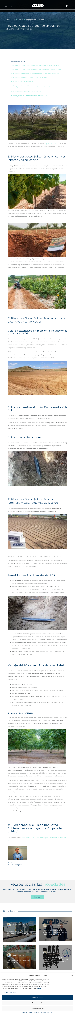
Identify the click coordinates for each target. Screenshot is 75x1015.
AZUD (7, 20)
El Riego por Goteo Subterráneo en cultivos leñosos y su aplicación (35, 65)
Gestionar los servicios (9, 992)
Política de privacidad (40, 1012)
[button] (72, 975)
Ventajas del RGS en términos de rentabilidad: (30, 96)
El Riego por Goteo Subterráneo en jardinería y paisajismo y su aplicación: (34, 87)
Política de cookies (27, 1012)
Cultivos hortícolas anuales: (23, 81)
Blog (13, 20)
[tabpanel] (37, 191)
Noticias (20, 20)
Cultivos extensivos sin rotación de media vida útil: (31, 77)
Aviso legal (50, 1012)
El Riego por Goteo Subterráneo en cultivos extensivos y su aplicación (37, 69)
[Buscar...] (10, 6)
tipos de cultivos (52, 143)
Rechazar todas (37, 1003)
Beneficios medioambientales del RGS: (27, 92)
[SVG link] (37, 5)
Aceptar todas (37, 997)
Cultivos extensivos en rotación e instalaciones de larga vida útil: (36, 73)
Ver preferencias (38, 1008)
